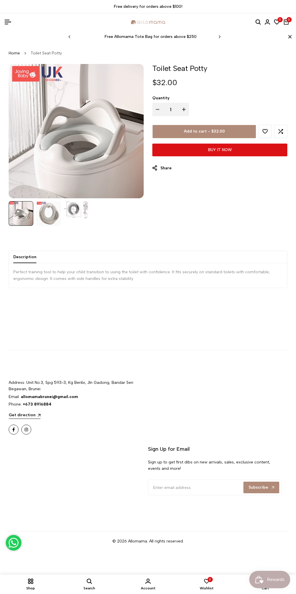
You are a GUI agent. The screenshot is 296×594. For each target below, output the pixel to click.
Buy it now (220, 149)
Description (24, 256)
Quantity (161, 98)
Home (14, 53)
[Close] (289, 37)
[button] (265, 131)
